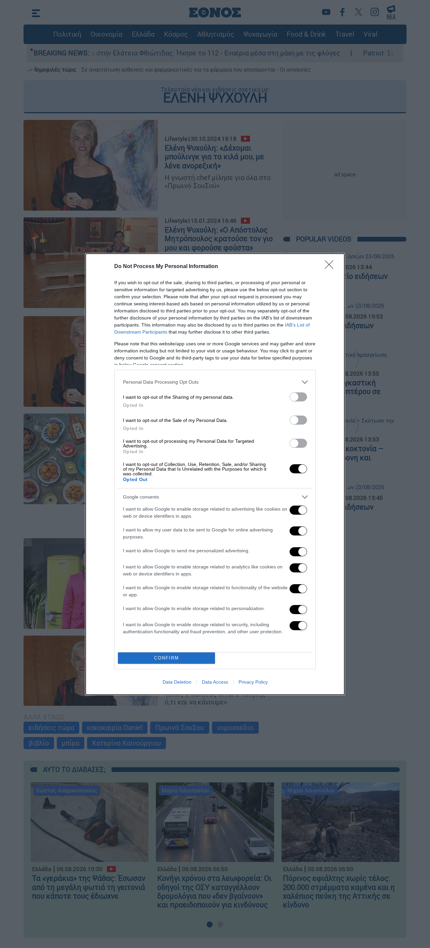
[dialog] (215, 474)
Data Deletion (177, 682)
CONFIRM (166, 657)
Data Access (215, 682)
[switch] (298, 396)
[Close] (331, 266)
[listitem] (215, 382)
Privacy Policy (253, 682)
